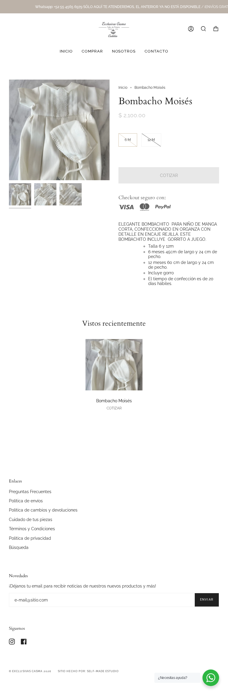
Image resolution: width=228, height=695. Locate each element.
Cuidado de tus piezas (30, 519)
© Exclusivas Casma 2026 (30, 671)
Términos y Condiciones (32, 528)
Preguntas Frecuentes (30, 491)
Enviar (206, 599)
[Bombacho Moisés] (114, 364)
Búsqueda (18, 547)
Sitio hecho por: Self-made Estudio (88, 671)
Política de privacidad (30, 538)
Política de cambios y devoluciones (43, 509)
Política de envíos (26, 500)
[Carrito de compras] (216, 28)
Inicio (122, 88)
